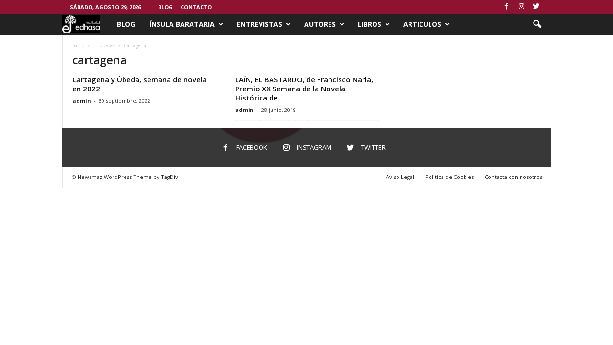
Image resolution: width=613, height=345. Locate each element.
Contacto (196, 7)
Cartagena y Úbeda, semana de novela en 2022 (139, 84)
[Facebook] (506, 7)
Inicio (78, 45)
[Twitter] (536, 7)
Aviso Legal (400, 176)
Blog (165, 7)
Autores (320, 24)
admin (81, 100)
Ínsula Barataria (182, 24)
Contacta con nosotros (513, 176)
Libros (369, 24)
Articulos (422, 24)
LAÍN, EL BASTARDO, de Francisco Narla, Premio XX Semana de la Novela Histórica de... (304, 88)
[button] (536, 24)
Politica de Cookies (449, 176)
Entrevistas (259, 24)
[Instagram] (521, 7)
